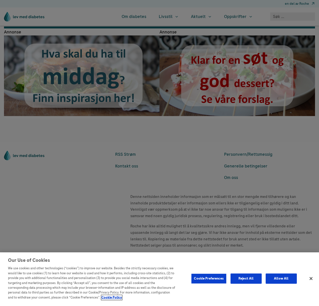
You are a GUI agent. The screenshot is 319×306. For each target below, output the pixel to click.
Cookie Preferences (209, 278)
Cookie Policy (111, 297)
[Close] (311, 278)
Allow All (281, 278)
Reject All (246, 278)
